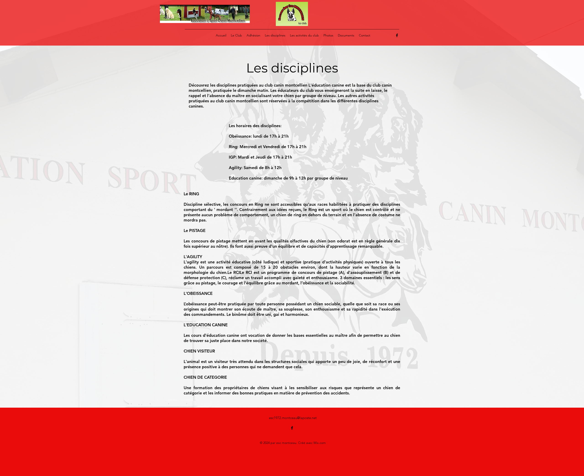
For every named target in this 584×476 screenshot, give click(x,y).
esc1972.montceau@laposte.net (293, 418)
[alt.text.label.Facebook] (397, 35)
